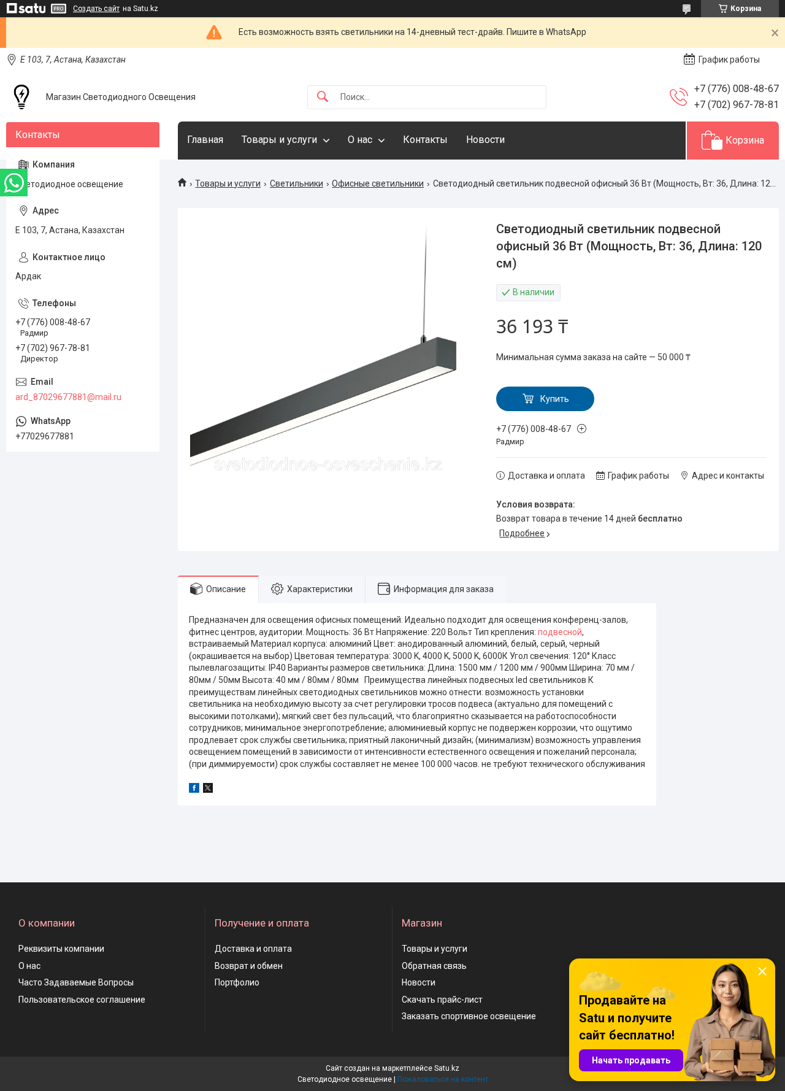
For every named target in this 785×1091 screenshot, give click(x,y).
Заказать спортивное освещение (469, 1016)
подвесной (560, 632)
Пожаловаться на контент (442, 1079)
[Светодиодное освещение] (21, 97)
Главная (205, 139)
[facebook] (194, 790)
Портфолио (237, 982)
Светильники (296, 183)
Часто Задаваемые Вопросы (76, 982)
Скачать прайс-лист (442, 999)
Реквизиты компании (61, 949)
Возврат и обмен (249, 966)
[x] (208, 790)
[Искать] (322, 97)
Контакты (425, 139)
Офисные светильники (378, 183)
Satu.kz (446, 1068)
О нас (360, 139)
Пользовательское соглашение (81, 999)
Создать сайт (96, 8)
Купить (554, 399)
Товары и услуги (279, 139)
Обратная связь (434, 966)
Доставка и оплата (253, 949)
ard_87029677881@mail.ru (68, 397)
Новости (485, 139)
